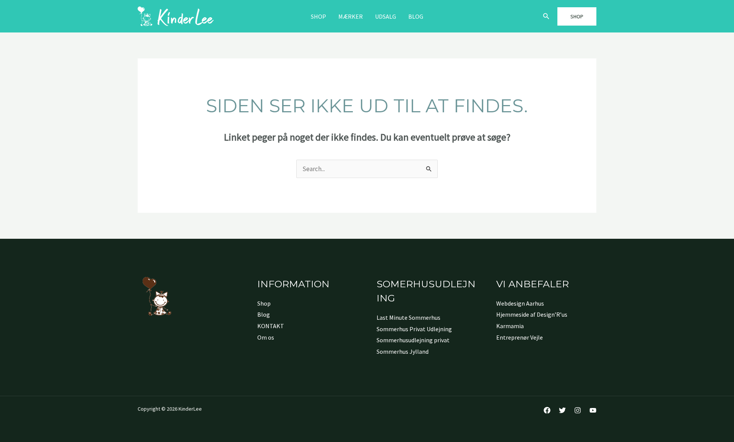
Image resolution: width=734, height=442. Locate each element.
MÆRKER (350, 16)
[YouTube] (592, 410)
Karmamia (510, 326)
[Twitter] (562, 410)
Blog (415, 16)
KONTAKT (270, 326)
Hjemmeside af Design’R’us (531, 314)
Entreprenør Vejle (519, 337)
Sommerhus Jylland (403, 351)
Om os (265, 337)
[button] (546, 16)
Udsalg (385, 16)
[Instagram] (577, 410)
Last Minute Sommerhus (408, 317)
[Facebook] (547, 410)
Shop (318, 16)
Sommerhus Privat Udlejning (414, 329)
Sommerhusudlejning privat (413, 340)
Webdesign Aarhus (520, 303)
